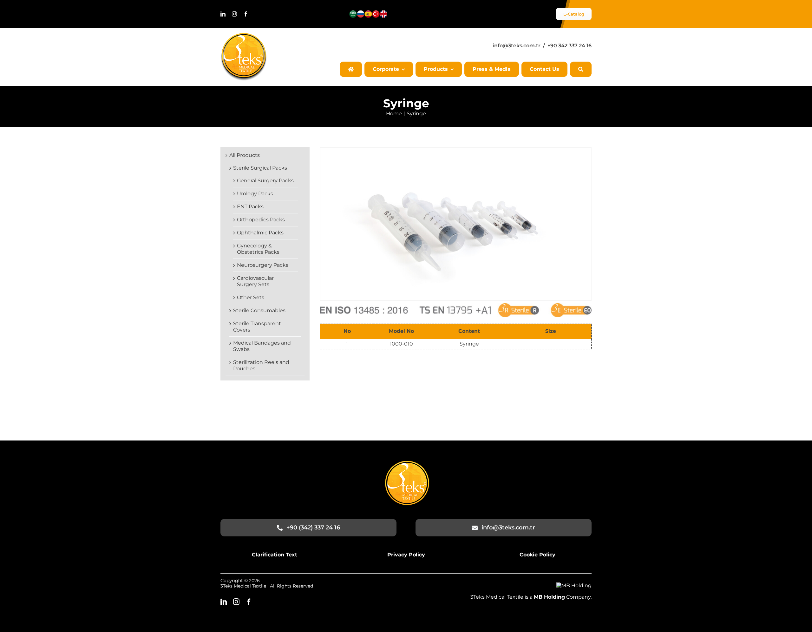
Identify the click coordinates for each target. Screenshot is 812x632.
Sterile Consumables (259, 310)
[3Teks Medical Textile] (243, 35)
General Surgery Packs (265, 181)
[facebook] (245, 14)
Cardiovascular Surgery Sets (255, 281)
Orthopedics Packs (261, 220)
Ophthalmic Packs (260, 233)
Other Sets (250, 297)
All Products (244, 155)
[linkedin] (223, 14)
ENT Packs (250, 207)
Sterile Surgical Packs (260, 168)
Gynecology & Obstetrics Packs (258, 249)
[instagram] (234, 14)
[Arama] (581, 69)
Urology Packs (255, 194)
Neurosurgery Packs (262, 265)
